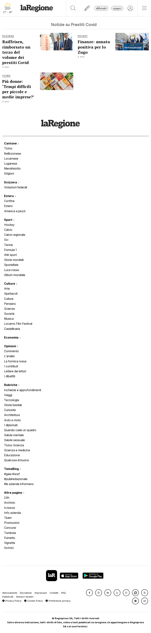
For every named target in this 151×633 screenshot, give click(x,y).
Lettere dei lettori (15, 371)
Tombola (10, 533)
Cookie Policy (35, 600)
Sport (8, 220)
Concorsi (10, 527)
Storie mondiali (14, 260)
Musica (9, 318)
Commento (11, 351)
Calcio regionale (14, 235)
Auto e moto (12, 420)
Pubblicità (7, 596)
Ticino (8, 148)
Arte (7, 288)
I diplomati (10, 425)
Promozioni (11, 523)
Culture (10, 283)
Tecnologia (11, 400)
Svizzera (11, 182)
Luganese (10, 163)
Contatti (54, 592)
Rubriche (11, 385)
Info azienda (12, 513)
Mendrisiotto (12, 168)
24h (6, 497)
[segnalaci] (87, 8)
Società (9, 313)
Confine (9, 201)
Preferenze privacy (59, 600)
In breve (9, 508)
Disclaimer (26, 592)
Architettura (12, 415)
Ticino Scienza (14, 445)
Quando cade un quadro (20, 430)
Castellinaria (12, 329)
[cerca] (73, 8)
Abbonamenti (9, 592)
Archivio (9, 502)
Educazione (12, 455)
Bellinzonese (12, 153)
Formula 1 (10, 250)
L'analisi (9, 356)
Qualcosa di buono (16, 460)
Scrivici (9, 548)
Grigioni (9, 173)
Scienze (9, 309)
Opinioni (10, 346)
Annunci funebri (25, 596)
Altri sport (10, 255)
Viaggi (8, 395)
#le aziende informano (19, 484)
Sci (6, 240)
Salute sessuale (14, 440)
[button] (89, 592)
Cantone (10, 143)
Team (8, 518)
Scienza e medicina (17, 450)
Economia (11, 337)
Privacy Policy (13, 600)
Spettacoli (10, 293)
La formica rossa (15, 361)
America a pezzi (14, 211)
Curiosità (10, 410)
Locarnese (11, 158)
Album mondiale (14, 275)
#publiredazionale (15, 479)
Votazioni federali (15, 187)
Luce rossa (11, 270)
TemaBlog (12, 469)
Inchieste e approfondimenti (22, 390)
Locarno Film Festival (18, 323)
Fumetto (9, 538)
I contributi (11, 366)
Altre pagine (13, 492)
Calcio (8, 230)
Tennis (8, 245)
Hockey (9, 225)
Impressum (41, 592)
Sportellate (11, 265)
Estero (9, 196)
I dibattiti (9, 376)
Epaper (117, 8)
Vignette (9, 543)
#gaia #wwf (12, 474)
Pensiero (10, 304)
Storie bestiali (13, 405)
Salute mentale (14, 435)
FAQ (63, 592)
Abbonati (101, 8)
